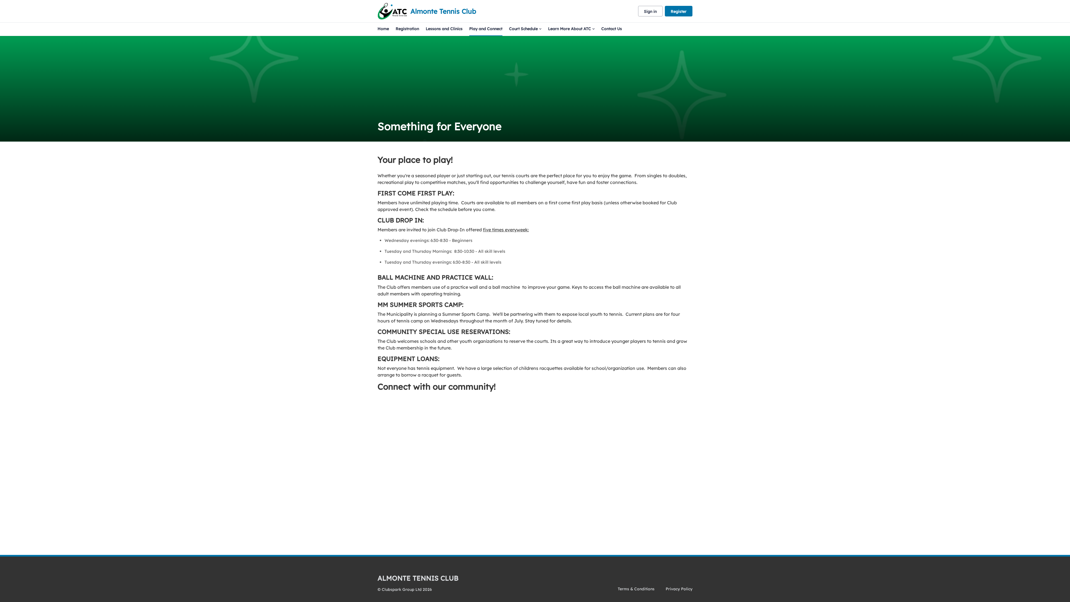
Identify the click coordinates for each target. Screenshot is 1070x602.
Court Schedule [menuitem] (523, 28)
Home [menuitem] (383, 28)
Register (679, 11)
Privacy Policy (679, 588)
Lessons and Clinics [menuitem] (444, 28)
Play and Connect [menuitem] (485, 28)
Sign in (650, 11)
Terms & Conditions (636, 588)
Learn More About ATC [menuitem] (569, 28)
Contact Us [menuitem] (611, 28)
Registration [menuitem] (407, 28)
